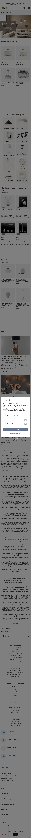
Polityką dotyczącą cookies (9, 406)
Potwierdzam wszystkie (15, 429)
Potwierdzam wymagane (15, 433)
